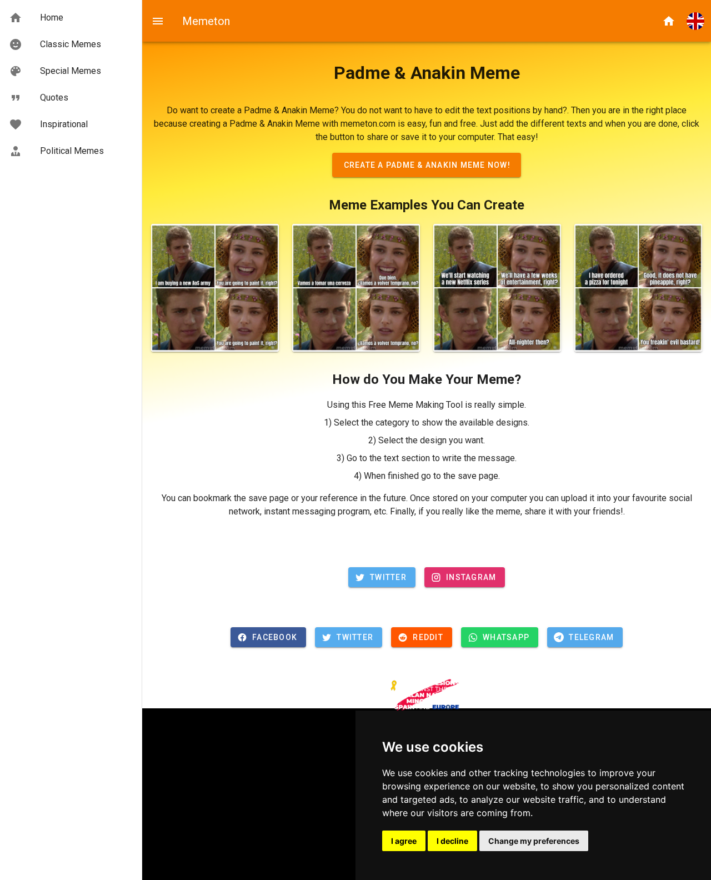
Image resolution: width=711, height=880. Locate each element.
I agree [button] (404, 841)
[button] (695, 21)
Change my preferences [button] (533, 841)
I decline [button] (452, 841)
